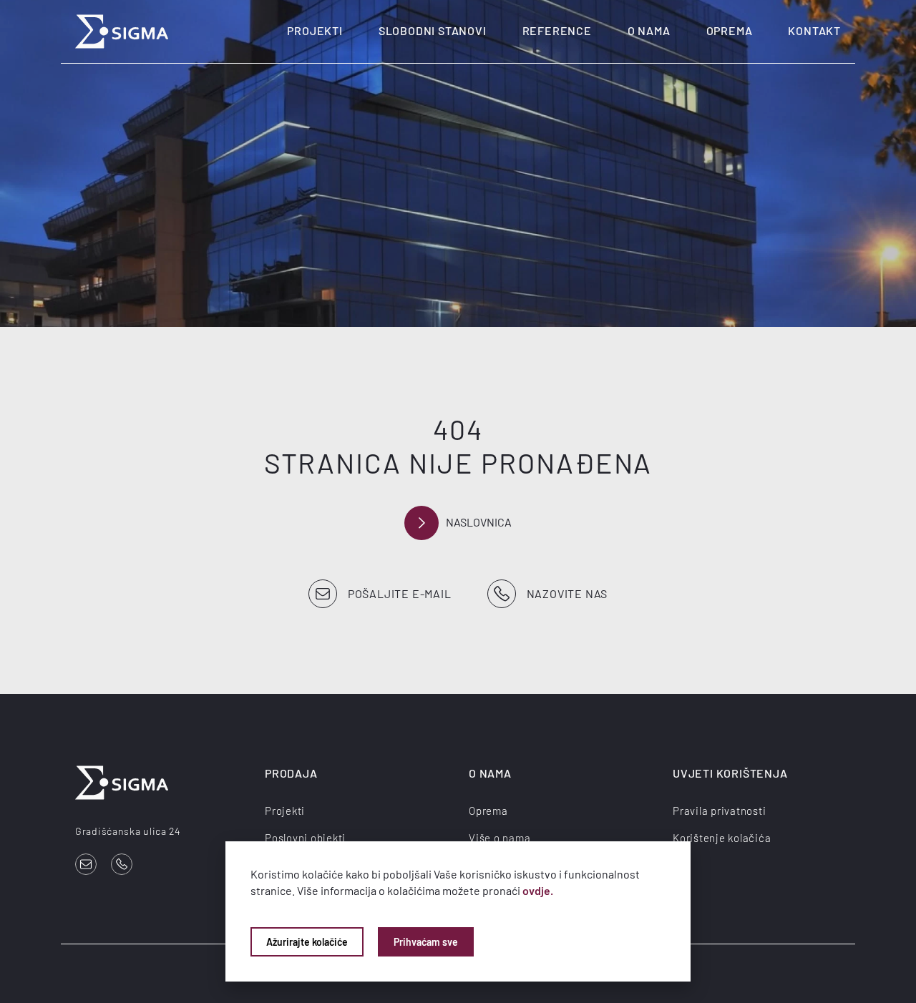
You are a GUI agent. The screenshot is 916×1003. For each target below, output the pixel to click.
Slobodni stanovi (433, 30)
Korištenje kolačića (722, 837)
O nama (649, 30)
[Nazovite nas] (121, 864)
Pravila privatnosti (719, 810)
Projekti (314, 30)
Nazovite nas (567, 593)
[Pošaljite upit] (85, 864)
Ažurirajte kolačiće (307, 942)
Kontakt (814, 30)
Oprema (729, 30)
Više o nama (499, 837)
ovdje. (537, 890)
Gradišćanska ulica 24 (128, 831)
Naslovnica (479, 522)
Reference (557, 30)
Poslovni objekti (305, 837)
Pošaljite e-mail (400, 593)
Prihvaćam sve (426, 942)
